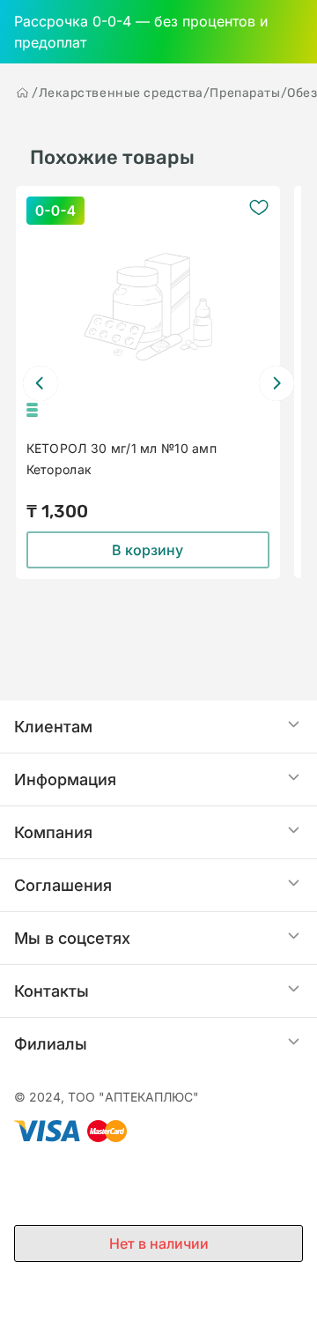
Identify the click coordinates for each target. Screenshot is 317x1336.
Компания (53, 832)
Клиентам (53, 726)
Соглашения (63, 885)
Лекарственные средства (121, 92)
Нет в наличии (159, 1243)
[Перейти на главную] (23, 92)
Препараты (245, 92)
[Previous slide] (40, 383)
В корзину (147, 550)
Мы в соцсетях (72, 938)
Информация (65, 779)
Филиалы (50, 1044)
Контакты (51, 991)
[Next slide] (276, 383)
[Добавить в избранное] (258, 207)
